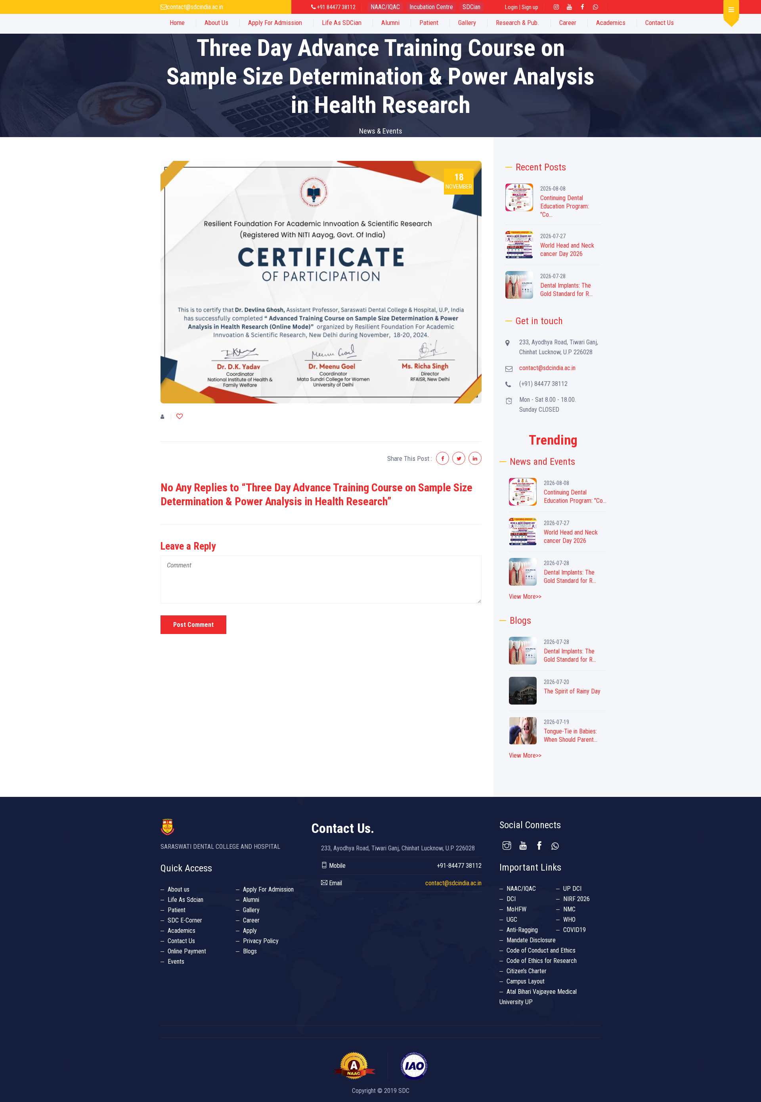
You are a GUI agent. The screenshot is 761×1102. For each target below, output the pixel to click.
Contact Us (659, 23)
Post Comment (193, 624)
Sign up (530, 7)
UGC (512, 919)
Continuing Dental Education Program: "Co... (564, 206)
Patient (428, 23)
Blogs (250, 951)
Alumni (390, 23)
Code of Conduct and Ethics (541, 950)
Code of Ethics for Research (542, 960)
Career (567, 23)
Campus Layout (526, 981)
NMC (569, 909)
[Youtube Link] (569, 7)
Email (334, 883)
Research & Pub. (517, 23)
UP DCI (572, 888)
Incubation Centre (431, 7)
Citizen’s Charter (527, 971)
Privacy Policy (261, 941)
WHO (569, 919)
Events (176, 961)
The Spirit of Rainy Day (572, 691)
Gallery (467, 23)
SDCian (471, 7)
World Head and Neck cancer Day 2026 (567, 250)
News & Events (380, 131)
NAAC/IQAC (385, 7)
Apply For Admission (275, 23)
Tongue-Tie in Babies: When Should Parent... (570, 735)
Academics (610, 23)
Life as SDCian (341, 23)
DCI (511, 899)
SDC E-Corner (185, 920)
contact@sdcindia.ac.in (195, 7)
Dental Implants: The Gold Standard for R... (566, 290)
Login (511, 7)
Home (177, 23)
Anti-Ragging (522, 930)
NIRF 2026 (576, 899)
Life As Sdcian (185, 899)
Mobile (336, 865)
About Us (216, 23)
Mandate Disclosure (531, 940)
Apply (250, 930)
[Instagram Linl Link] (556, 7)
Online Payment (187, 951)
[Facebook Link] (582, 7)
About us (178, 889)
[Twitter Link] (595, 7)
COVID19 (574, 930)
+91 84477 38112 (336, 7)
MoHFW (516, 909)
